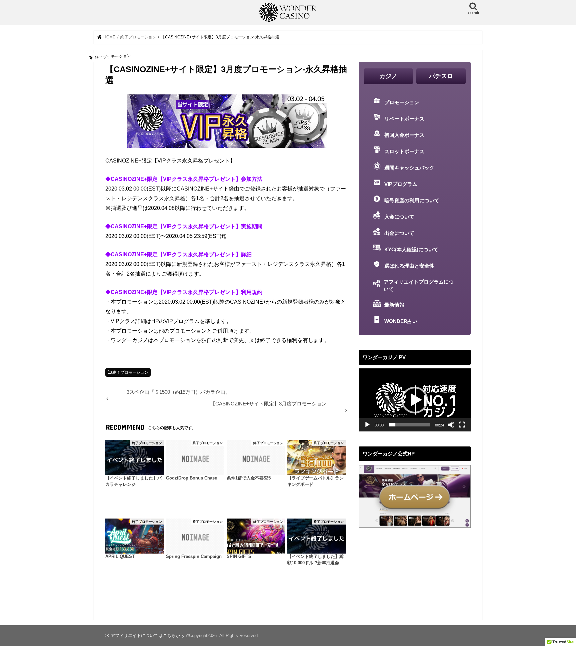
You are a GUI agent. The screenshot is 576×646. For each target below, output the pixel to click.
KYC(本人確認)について (411, 249)
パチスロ (441, 76)
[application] (415, 399)
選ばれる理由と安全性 (409, 266)
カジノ (388, 76)
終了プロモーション (130, 372)
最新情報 (394, 305)
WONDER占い (400, 321)
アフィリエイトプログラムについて (419, 285)
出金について (399, 233)
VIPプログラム (400, 184)
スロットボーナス (404, 151)
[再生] (367, 424)
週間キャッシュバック (409, 168)
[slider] (409, 424)
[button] (414, 400)
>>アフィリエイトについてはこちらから (144, 635)
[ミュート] (451, 424)
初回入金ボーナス (404, 135)
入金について (399, 217)
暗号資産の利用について (411, 200)
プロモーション (401, 102)
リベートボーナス (404, 118)
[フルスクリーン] (462, 424)
